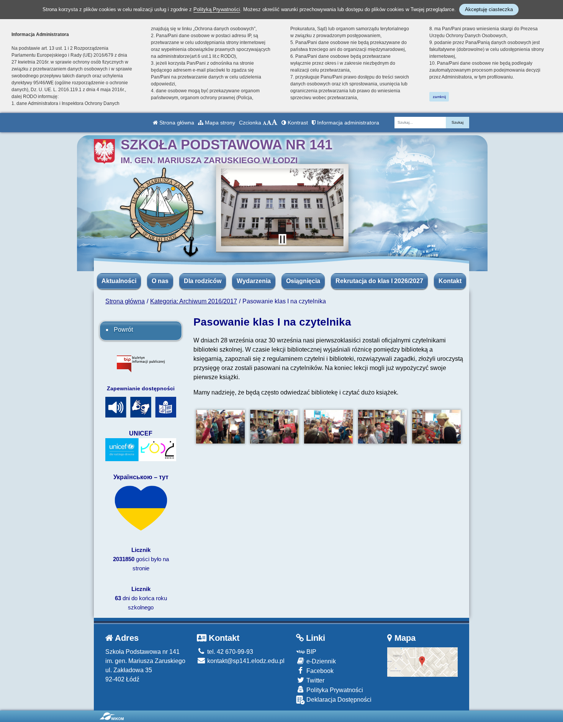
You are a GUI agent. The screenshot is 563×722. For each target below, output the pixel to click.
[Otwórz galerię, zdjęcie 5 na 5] (436, 427)
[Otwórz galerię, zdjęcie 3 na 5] (328, 427)
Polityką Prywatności (216, 9)
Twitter (314, 680)
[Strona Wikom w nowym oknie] (112, 716)
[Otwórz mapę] (422, 661)
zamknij (439, 97)
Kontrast (297, 123)
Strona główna (176, 123)
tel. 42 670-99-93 (229, 651)
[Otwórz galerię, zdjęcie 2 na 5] (274, 427)
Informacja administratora (347, 123)
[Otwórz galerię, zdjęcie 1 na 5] (220, 427)
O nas (160, 281)
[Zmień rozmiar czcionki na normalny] (265, 123)
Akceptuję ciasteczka (489, 9)
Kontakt (450, 281)
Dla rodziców (202, 281)
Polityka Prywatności (334, 690)
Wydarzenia (254, 281)
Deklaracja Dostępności (338, 699)
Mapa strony (219, 123)
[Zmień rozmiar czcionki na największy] (275, 123)
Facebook (319, 671)
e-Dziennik (320, 661)
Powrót (123, 329)
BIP (310, 651)
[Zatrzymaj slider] (282, 239)
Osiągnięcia (303, 281)
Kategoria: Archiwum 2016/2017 (193, 301)
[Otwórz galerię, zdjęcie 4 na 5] (382, 427)
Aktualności (118, 281)
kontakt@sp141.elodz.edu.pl (245, 661)
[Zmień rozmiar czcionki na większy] (269, 123)
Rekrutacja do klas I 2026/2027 (379, 281)
